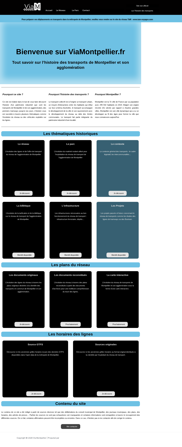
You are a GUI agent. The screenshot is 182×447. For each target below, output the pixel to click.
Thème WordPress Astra (70, 438)
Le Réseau (60, 10)
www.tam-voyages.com (143, 19)
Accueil (49, 10)
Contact (86, 10)
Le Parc (75, 10)
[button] (23, 255)
